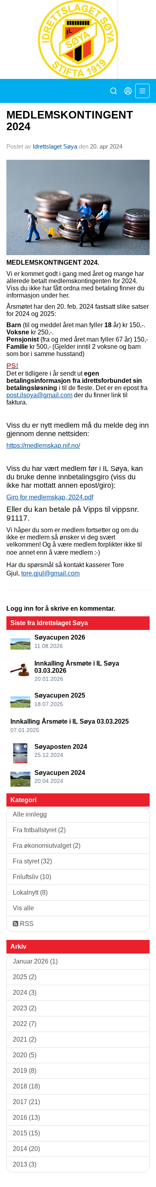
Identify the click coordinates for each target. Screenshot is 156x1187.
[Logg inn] (128, 91)
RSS (26, 923)
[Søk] (113, 91)
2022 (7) (24, 1023)
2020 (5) (24, 1055)
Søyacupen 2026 (59, 637)
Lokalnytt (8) (30, 892)
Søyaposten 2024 (60, 746)
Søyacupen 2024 (59, 772)
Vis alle (23, 908)
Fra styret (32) (32, 861)
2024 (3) (24, 992)
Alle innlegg (30, 814)
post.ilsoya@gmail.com (39, 395)
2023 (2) (24, 1008)
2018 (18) (26, 1086)
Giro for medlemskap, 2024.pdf (49, 497)
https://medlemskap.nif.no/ (43, 445)
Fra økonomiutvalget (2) (46, 845)
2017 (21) (26, 1101)
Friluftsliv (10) (32, 876)
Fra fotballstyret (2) (39, 830)
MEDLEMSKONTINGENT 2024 (69, 121)
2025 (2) (24, 977)
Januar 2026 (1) (35, 961)
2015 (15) (26, 1133)
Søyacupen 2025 (59, 695)
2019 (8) (24, 1070)
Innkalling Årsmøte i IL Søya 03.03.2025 (69, 721)
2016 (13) (26, 1117)
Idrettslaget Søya (55, 146)
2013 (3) (24, 1164)
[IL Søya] (78, 39)
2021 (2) (24, 1039)
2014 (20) (26, 1148)
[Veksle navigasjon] (142, 91)
